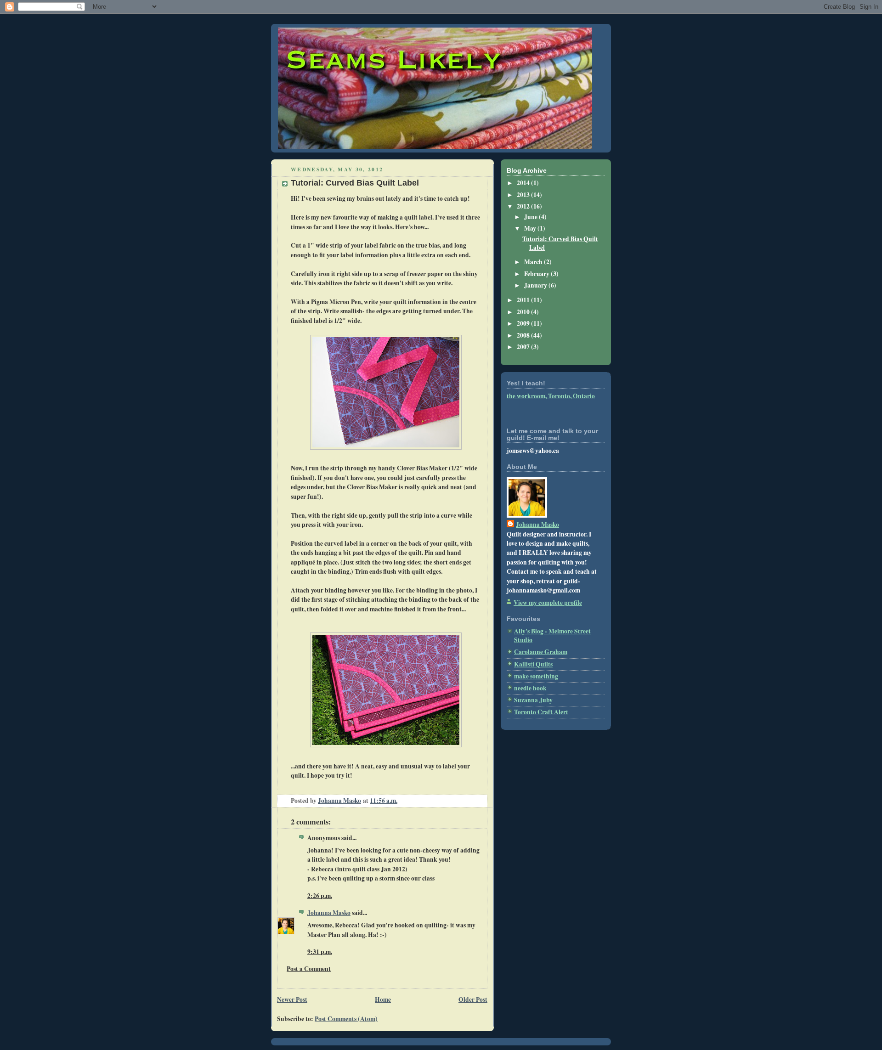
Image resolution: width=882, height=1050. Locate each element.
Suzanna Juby (533, 700)
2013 (524, 194)
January (536, 285)
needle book (530, 688)
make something (536, 676)
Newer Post (292, 999)
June (531, 216)
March (534, 261)
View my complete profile (548, 602)
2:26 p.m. (319, 895)
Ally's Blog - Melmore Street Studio (552, 635)
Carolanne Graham (540, 651)
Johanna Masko (329, 912)
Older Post (472, 999)
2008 (524, 335)
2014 (524, 182)
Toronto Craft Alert (541, 712)
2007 (524, 346)
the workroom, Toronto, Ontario (551, 396)
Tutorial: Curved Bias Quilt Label (560, 243)
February (537, 273)
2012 (524, 206)
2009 (524, 323)
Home (383, 999)
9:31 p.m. (319, 951)
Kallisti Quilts (533, 664)
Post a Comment (309, 968)
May (530, 228)
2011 (524, 300)
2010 (524, 311)
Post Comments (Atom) (346, 1018)
